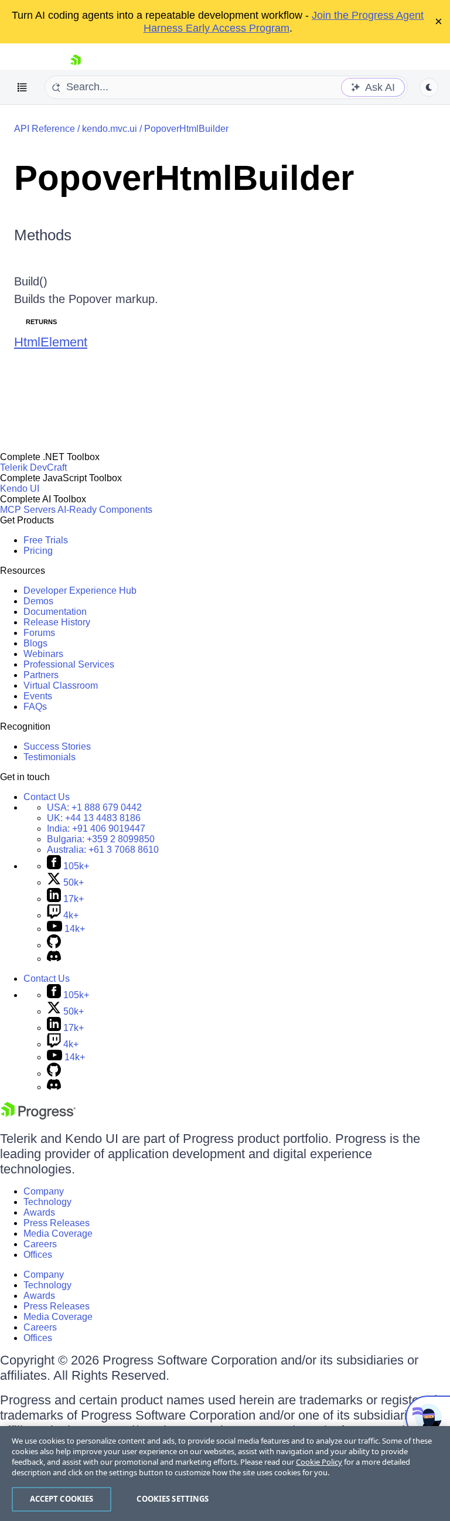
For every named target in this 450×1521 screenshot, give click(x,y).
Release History (56, 622)
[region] (225, 1473)
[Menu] (22, 87)
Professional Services (68, 664)
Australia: (103, 850)
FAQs (35, 707)
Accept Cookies (62, 1498)
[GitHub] (54, 945)
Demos (38, 601)
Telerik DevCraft (33, 467)
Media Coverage (58, 1233)
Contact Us (46, 797)
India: (96, 828)
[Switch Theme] (429, 87)
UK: (94, 818)
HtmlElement (50, 342)
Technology (47, 1202)
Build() (30, 281)
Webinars (43, 654)
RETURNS (41, 321)
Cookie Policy (319, 1462)
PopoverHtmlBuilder (186, 129)
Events (37, 696)
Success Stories (57, 746)
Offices (37, 1255)
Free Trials (45, 540)
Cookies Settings (173, 1498)
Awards (39, 1212)
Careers (40, 1244)
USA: (94, 807)
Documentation (55, 612)
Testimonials (49, 757)
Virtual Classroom (60, 685)
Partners (41, 675)
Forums (39, 633)
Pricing (38, 551)
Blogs (35, 643)
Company (43, 1191)
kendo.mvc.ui (109, 129)
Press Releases (56, 1223)
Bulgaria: (101, 839)
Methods (42, 235)
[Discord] (54, 959)
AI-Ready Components (104, 510)
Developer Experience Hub (80, 591)
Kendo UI (19, 489)
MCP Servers (28, 510)
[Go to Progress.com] (38, 1116)
